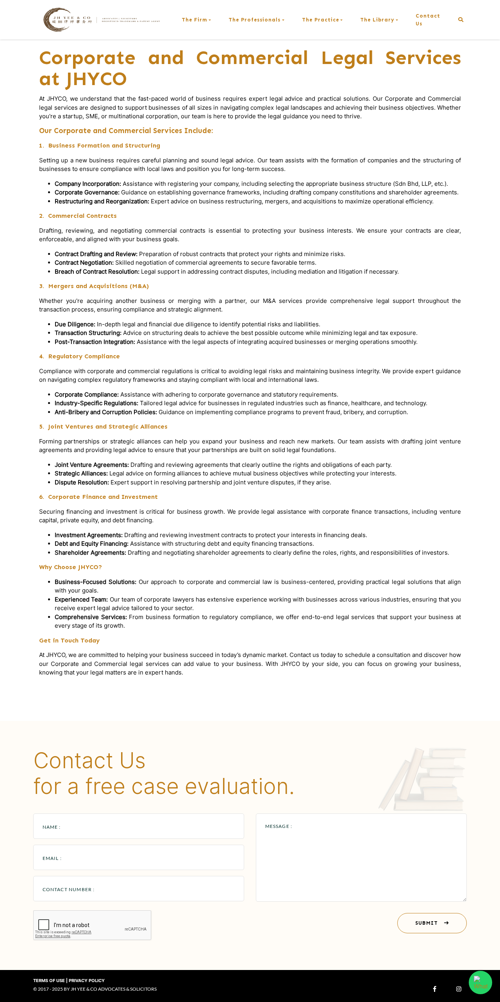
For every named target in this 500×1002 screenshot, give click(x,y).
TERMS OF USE (49, 980)
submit (426, 923)
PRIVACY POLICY (87, 980)
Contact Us (428, 19)
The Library (377, 19)
